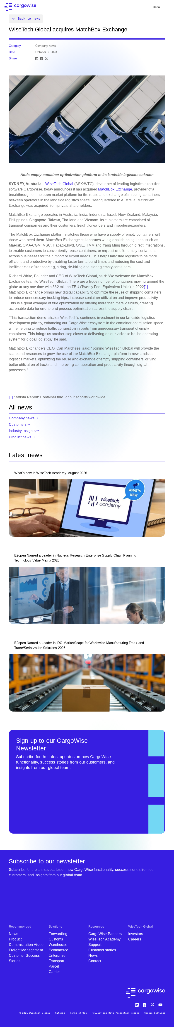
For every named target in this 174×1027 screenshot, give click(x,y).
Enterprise (57, 955)
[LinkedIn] (36, 58)
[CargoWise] (20, 7)
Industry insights (22, 431)
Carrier (54, 972)
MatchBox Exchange (115, 189)
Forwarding (58, 934)
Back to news (29, 18)
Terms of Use (78, 1013)
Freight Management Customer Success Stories (26, 955)
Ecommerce (58, 950)
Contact (94, 961)
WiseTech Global (59, 184)
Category (15, 45)
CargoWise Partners (105, 934)
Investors (135, 934)
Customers (18, 424)
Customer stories (102, 950)
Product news (20, 437)
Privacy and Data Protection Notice (115, 1013)
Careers (134, 939)
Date (12, 52)
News (13, 934)
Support (94, 945)
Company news (21, 418)
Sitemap (60, 1013)
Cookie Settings (154, 1013)
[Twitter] (153, 1004)
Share (13, 58)
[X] (46, 58)
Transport (56, 961)
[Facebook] (41, 58)
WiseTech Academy (104, 939)
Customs (56, 939)
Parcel (54, 966)
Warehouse (58, 945)
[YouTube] (161, 1004)
